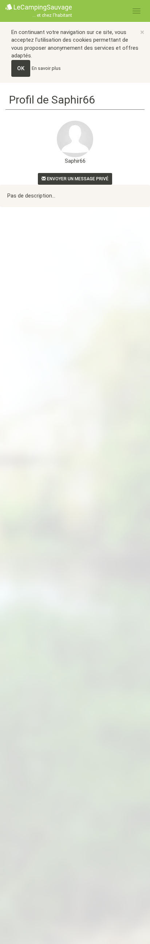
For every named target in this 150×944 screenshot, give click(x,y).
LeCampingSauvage (42, 10)
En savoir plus (46, 68)
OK (20, 68)
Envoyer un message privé (77, 178)
